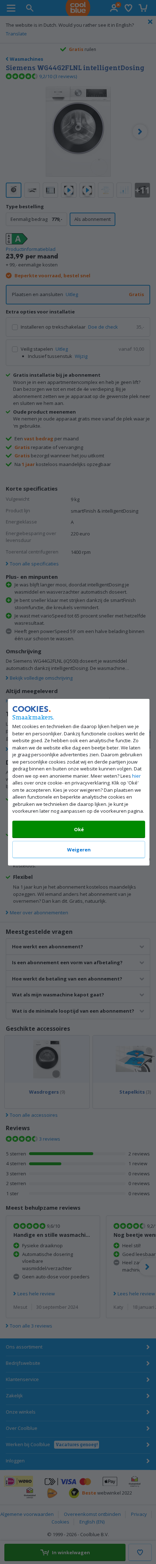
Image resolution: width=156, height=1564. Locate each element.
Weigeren (78, 849)
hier (136, 775)
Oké (78, 829)
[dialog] (78, 782)
